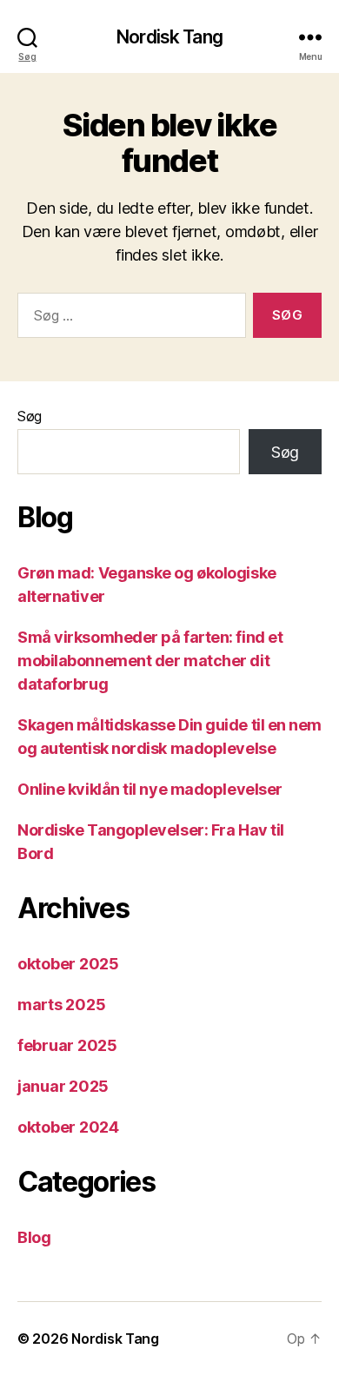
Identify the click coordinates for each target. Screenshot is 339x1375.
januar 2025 (63, 1086)
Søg (29, 416)
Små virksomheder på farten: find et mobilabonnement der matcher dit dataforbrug (149, 660)
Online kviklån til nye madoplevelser (149, 789)
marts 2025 (61, 1004)
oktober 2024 (68, 1127)
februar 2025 (67, 1045)
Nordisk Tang (169, 37)
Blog (34, 1237)
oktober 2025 (68, 964)
